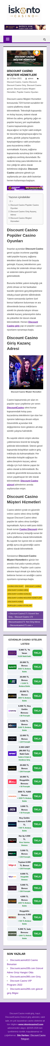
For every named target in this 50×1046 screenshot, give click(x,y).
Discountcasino (15, 602)
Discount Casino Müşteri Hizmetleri (21, 219)
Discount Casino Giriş (16, 85)
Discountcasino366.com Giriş (25, 976)
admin (30, 78)
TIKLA (37, 653)
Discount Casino (14, 82)
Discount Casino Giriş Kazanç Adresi (23, 213)
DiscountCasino (15, 407)
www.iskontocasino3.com (30, 1024)
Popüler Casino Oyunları (27, 92)
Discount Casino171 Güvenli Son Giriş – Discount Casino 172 (23, 615)
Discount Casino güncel (19, 594)
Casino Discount (29, 82)
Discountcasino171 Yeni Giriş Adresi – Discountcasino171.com (24, 623)
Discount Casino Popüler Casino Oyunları (24, 206)
